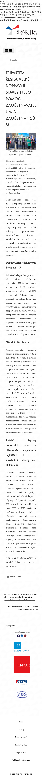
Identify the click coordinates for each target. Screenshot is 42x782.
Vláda (18, 577)
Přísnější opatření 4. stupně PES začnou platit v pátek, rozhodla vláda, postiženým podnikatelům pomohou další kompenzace (20, 597)
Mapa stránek (21, 753)
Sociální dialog (21, 745)
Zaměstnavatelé (21, 737)
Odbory (21, 729)
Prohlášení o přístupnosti (21, 760)
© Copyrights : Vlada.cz (21, 774)
